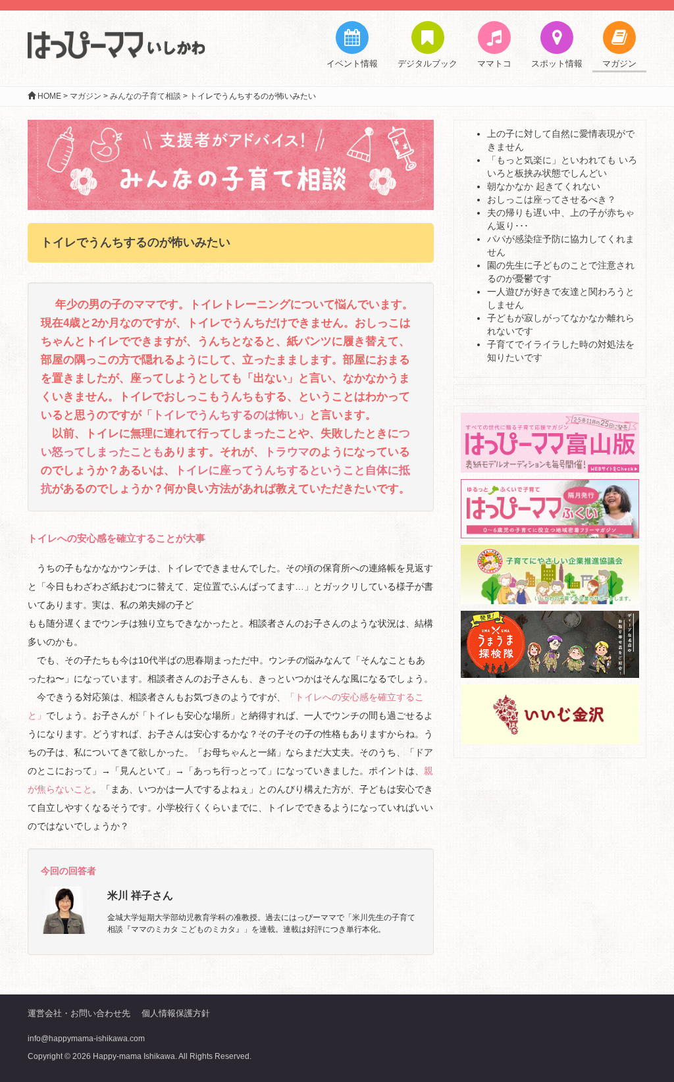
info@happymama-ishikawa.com (86, 1038)
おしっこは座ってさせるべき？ (551, 199)
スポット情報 (557, 63)
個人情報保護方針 (176, 1013)
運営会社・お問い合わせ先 (79, 1013)
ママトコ (494, 63)
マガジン (619, 63)
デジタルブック (427, 63)
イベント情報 (352, 63)
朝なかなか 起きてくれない (543, 186)
